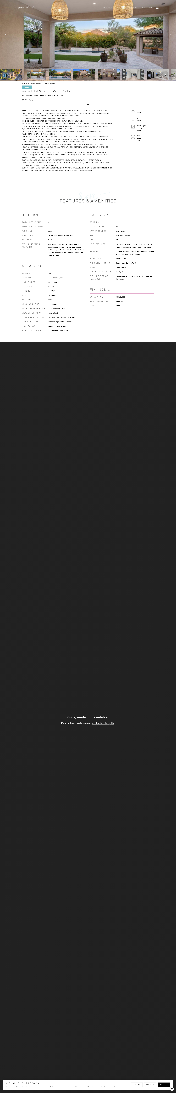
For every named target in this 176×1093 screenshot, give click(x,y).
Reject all (136, 1084)
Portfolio (119, 7)
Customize (150, 1084)
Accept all (164, 1084)
